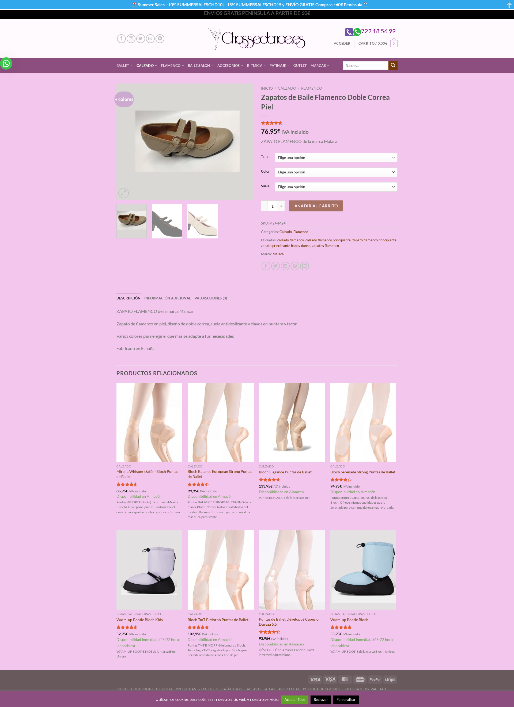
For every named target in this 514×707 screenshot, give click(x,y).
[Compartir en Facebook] (266, 266)
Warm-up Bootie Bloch (349, 619)
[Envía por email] (285, 266)
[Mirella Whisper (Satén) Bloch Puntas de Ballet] (149, 422)
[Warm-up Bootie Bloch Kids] (149, 570)
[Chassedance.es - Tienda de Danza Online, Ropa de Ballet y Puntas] (257, 38)
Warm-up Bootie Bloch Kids (139, 619)
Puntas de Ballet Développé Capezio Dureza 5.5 (289, 621)
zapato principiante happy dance (285, 246)
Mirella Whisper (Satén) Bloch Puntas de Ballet (147, 474)
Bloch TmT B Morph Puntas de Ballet (218, 619)
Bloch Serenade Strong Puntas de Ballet (362, 472)
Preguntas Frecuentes (197, 689)
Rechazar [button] (321, 699)
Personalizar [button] (346, 699)
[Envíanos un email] (150, 38)
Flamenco (170, 65)
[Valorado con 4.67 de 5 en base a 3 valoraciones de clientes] (329, 123)
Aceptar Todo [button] (295, 699)
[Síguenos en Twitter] (140, 38)
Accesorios (228, 65)
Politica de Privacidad (364, 689)
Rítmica (254, 65)
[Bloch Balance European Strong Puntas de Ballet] (221, 422)
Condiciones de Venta (151, 689)
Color (265, 171)
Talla (265, 157)
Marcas (318, 65)
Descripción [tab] (128, 298)
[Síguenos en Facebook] (121, 38)
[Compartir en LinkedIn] (304, 266)
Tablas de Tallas (260, 689)
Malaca (278, 254)
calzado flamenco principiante (328, 240)
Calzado (145, 65)
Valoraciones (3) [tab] (211, 298)
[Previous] (126, 141)
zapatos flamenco (325, 246)
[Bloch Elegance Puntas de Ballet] (292, 422)
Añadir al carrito (316, 205)
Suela (265, 186)
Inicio (267, 88)
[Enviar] (393, 65)
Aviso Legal (289, 689)
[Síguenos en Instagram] (131, 38)
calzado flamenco (290, 240)
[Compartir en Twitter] (275, 266)
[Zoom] (123, 193)
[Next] (243, 141)
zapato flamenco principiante (374, 240)
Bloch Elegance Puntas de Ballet (285, 472)
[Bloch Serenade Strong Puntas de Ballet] (363, 422)
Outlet (300, 65)
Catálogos (231, 689)
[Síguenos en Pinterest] (160, 38)
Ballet (122, 65)
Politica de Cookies (321, 689)
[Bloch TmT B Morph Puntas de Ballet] (221, 570)
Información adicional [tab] (167, 298)
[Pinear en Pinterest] (294, 266)
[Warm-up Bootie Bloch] (363, 570)
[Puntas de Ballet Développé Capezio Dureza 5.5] (292, 570)
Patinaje (278, 65)
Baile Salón (199, 65)
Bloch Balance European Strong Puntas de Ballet (220, 474)
